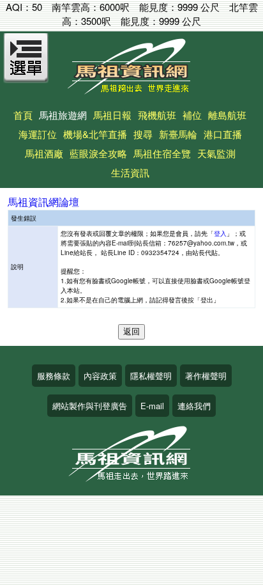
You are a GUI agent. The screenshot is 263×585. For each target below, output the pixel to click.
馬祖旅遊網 (63, 114)
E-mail (152, 406)
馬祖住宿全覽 (162, 153)
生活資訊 (130, 172)
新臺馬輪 (178, 134)
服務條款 (53, 376)
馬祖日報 (112, 114)
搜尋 (143, 134)
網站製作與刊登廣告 (89, 406)
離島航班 (227, 114)
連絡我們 (194, 406)
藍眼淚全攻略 (98, 153)
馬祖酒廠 (44, 153)
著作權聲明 (206, 376)
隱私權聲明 (151, 376)
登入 (220, 233)
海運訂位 (38, 134)
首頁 (23, 114)
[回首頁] (131, 89)
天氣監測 (216, 153)
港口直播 (223, 134)
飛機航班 (157, 114)
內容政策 (100, 376)
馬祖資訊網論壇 (43, 201)
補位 (192, 114)
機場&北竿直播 (95, 134)
